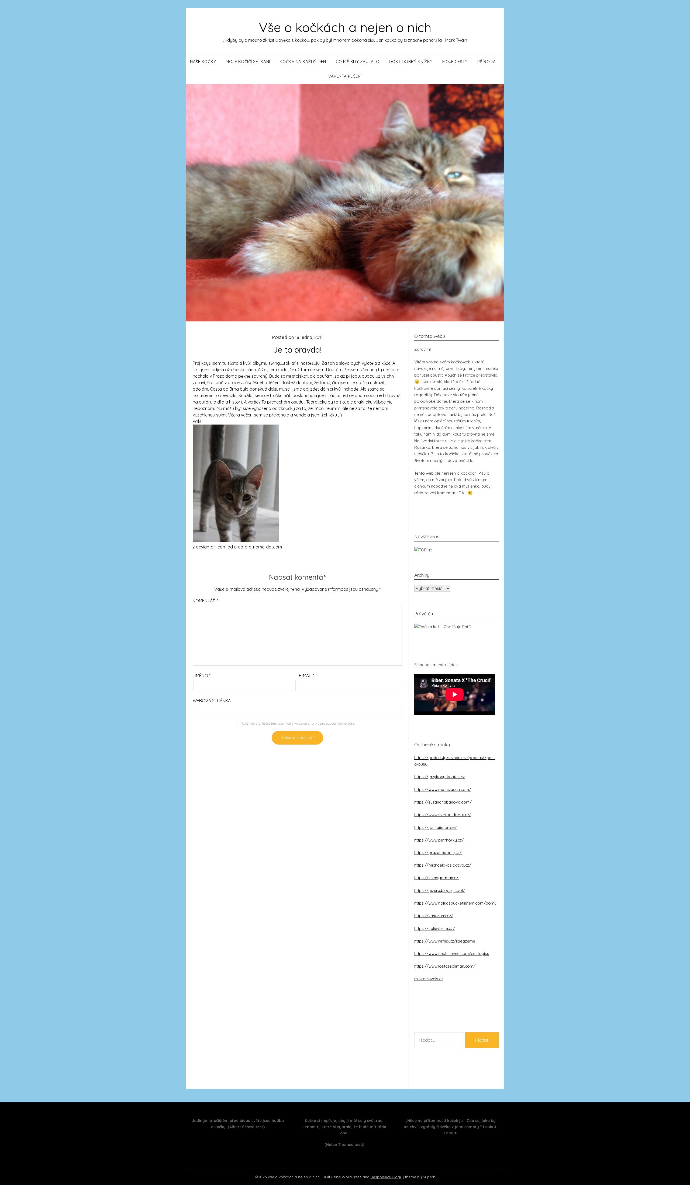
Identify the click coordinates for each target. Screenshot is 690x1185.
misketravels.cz (428, 978)
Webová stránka (212, 700)
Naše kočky (203, 61)
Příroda (486, 61)
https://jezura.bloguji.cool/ (439, 890)
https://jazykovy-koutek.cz (439, 776)
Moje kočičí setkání (248, 61)
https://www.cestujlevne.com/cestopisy (451, 953)
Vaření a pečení (345, 76)
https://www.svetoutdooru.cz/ (442, 814)
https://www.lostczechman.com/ (444, 966)
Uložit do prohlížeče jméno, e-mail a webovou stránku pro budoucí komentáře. (298, 723)
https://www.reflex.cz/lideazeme (444, 941)
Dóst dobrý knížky (411, 61)
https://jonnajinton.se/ (435, 827)
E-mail (306, 675)
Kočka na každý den (303, 61)
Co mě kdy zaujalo (358, 61)
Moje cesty (455, 61)
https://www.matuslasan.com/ (442, 789)
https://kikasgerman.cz (436, 877)
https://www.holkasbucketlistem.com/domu (455, 903)
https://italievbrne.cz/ (434, 928)
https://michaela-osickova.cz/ (443, 865)
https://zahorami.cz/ (433, 915)
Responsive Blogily (387, 1176)
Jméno (202, 675)
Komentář (205, 600)
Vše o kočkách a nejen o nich (345, 27)
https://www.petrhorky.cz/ (439, 840)
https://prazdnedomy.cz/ (438, 852)
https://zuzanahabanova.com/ (443, 802)
